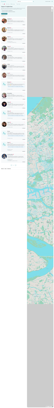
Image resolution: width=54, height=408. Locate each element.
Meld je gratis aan (4, 13)
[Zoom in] (52, 7)
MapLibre (47, 406)
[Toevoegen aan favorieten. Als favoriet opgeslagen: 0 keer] (24, 18)
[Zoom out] (52, 9)
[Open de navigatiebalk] (52, 1)
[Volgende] (16, 165)
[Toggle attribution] (52, 406)
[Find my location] (52, 11)
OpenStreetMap (50, 406)
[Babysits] (3, 1)
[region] (40, 206)
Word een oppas (47, 1)
